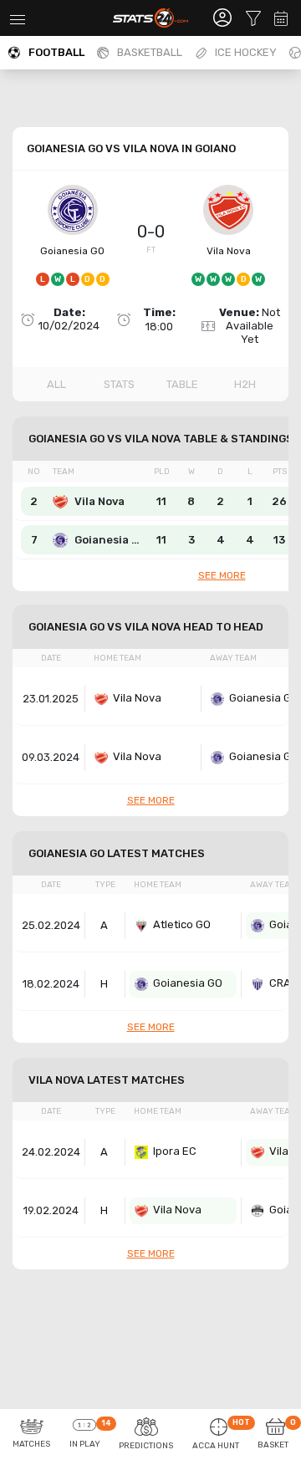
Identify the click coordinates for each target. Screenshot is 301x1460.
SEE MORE (222, 575)
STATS (119, 384)
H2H (245, 384)
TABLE (182, 384)
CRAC (283, 983)
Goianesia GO (72, 251)
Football (56, 52)
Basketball (149, 52)
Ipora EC (174, 1151)
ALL (56, 384)
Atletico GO (182, 924)
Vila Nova (229, 251)
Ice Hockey (246, 52)
